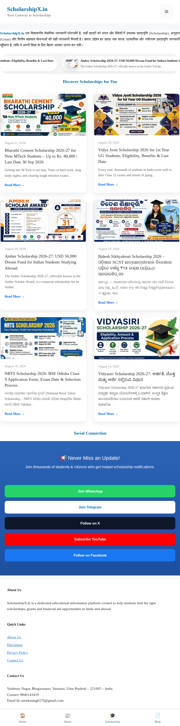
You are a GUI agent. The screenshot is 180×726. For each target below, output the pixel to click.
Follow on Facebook (90, 555)
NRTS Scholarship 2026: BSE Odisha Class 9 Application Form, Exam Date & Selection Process (43, 379)
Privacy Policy (17, 652)
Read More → (15, 185)
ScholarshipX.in (27, 9)
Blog (158, 718)
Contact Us (15, 660)
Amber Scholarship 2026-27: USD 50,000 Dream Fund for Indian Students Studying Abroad (40, 262)
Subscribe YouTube (90, 539)
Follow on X (90, 523)
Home (22, 718)
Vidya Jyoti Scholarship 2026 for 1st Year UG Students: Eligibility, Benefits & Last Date (133, 155)
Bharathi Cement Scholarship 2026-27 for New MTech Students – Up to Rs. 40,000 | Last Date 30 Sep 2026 (41, 156)
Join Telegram (90, 507)
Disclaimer (15, 645)
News (67, 718)
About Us (14, 637)
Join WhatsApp (90, 491)
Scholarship (112, 718)
